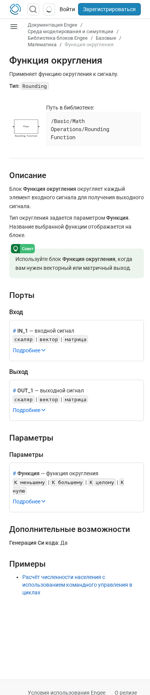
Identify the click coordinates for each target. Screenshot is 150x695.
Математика (42, 44)
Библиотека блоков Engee (58, 38)
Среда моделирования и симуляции (70, 31)
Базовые (106, 38)
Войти (67, 9)
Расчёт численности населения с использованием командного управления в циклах (77, 585)
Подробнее (26, 350)
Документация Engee (52, 25)
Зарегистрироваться (109, 9)
